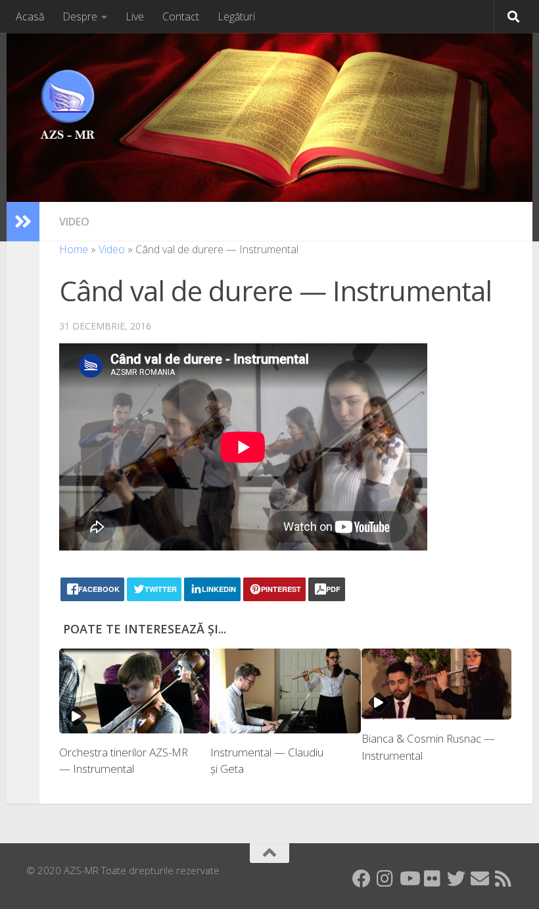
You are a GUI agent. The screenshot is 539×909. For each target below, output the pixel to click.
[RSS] (503, 879)
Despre (79, 16)
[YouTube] (409, 879)
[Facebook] (361, 879)
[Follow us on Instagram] (385, 879)
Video (74, 221)
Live (135, 16)
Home (73, 249)
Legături (236, 16)
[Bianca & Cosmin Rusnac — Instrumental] (437, 684)
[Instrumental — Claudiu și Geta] (285, 691)
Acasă (30, 16)
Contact (180, 16)
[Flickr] (432, 879)
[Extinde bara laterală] (23, 221)
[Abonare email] (480, 879)
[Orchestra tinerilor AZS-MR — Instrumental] (134, 691)
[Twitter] (456, 879)
